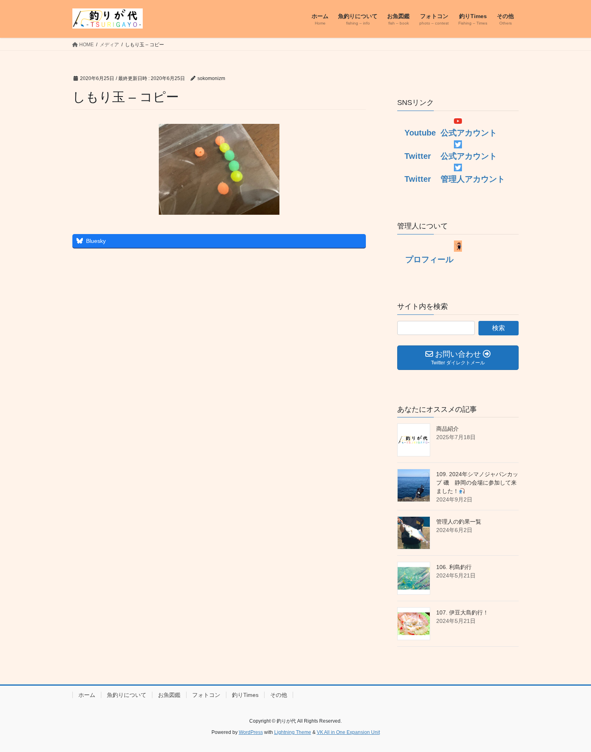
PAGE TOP (570, 722)
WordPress (251, 732)
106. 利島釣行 (454, 567)
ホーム (86, 695)
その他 (278, 695)
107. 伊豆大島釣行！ (462, 612)
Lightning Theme (292, 732)
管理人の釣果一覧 (458, 521)
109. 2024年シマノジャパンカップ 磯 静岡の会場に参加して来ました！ (477, 482)
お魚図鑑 (169, 695)
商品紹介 (447, 428)
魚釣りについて (126, 695)
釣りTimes (245, 695)
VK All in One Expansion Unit (348, 732)
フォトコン (206, 695)
